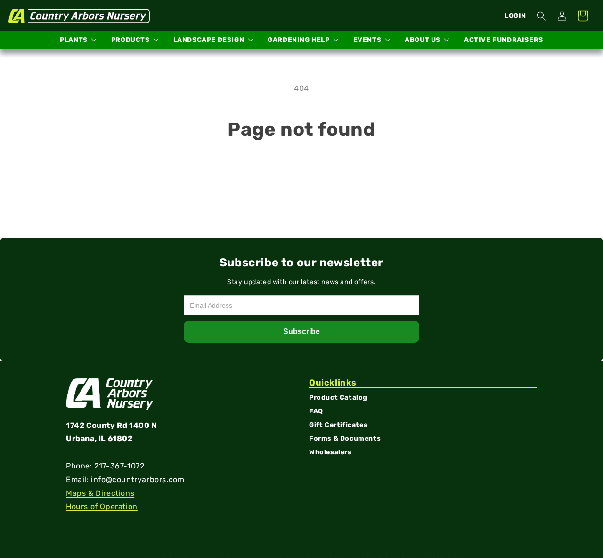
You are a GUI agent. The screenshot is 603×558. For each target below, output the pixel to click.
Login (515, 16)
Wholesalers (330, 452)
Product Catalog (338, 398)
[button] (541, 16)
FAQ (316, 412)
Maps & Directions (100, 493)
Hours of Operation (102, 506)
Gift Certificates (338, 425)
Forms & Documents (345, 439)
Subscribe (301, 332)
